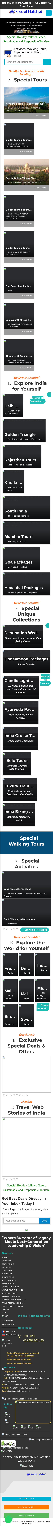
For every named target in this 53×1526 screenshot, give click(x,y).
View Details (13, 409)
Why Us (5, 1258)
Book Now (26, 103)
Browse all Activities (35, 930)
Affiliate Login (26, 1515)
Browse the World (43, 1007)
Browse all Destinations (37, 400)
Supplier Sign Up (26, 1507)
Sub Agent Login (26, 1499)
